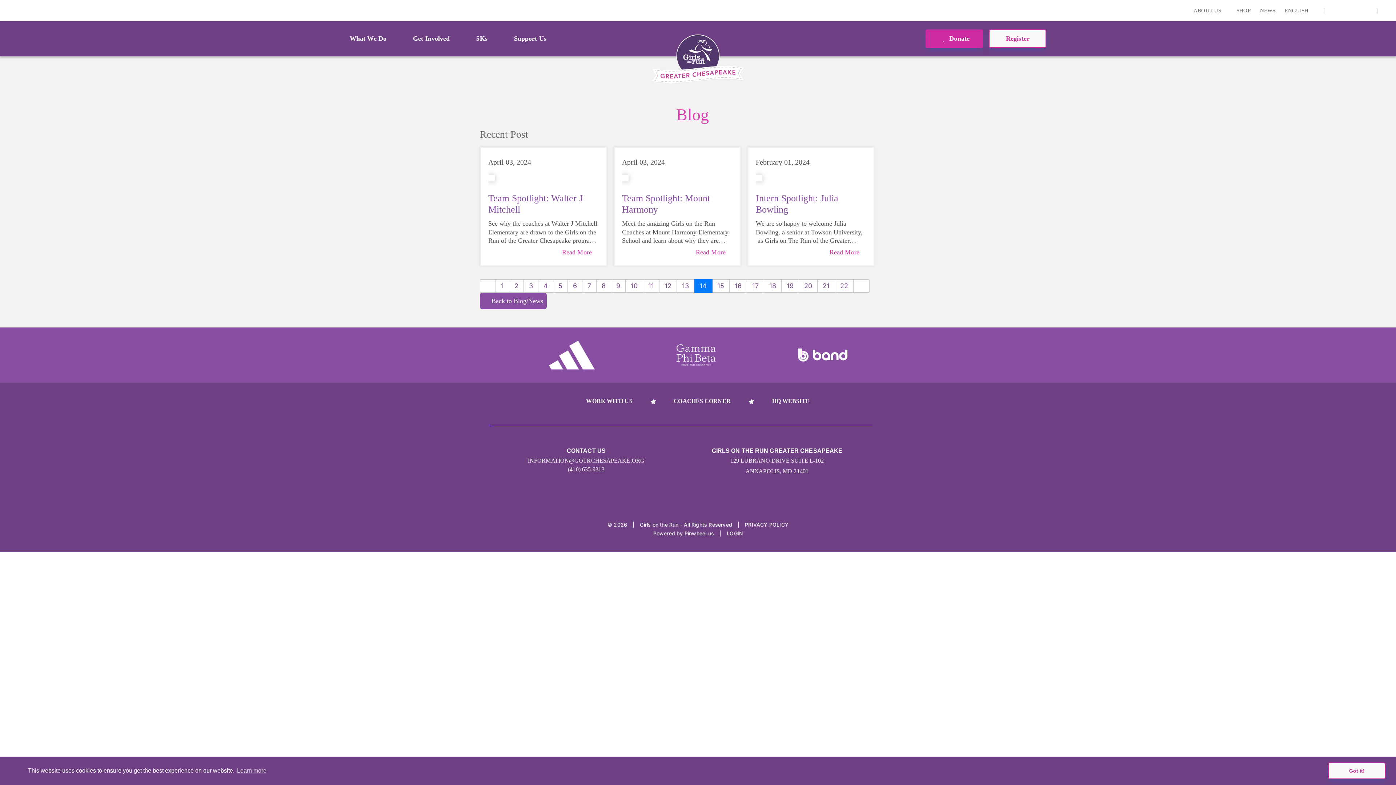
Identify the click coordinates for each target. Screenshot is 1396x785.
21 (826, 286)
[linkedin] (1345, 10)
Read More (577, 252)
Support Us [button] (530, 38)
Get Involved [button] (431, 38)
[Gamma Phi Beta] (696, 355)
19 (790, 286)
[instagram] (1334, 10)
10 (634, 286)
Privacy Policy (767, 525)
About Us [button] (1208, 10)
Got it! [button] (1357, 771)
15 (720, 286)
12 (668, 286)
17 (755, 286)
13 (685, 286)
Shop (1243, 10)
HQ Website (791, 401)
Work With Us (609, 401)
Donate (958, 38)
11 (651, 286)
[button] (1387, 10)
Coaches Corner (702, 401)
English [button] (1297, 10)
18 (772, 286)
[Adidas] (572, 355)
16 (738, 286)
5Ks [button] (481, 38)
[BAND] (823, 355)
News (1267, 10)
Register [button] (1018, 38)
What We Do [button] (368, 38)
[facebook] (1367, 10)
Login (7, 10)
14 (703, 286)
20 (808, 286)
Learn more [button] (251, 771)
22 (844, 286)
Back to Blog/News (517, 301)
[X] (1356, 10)
